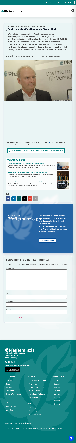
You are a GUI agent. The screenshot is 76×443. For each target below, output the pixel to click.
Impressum (43, 428)
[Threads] (15, 362)
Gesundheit (58, 384)
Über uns (9, 381)
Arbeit (56, 381)
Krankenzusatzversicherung (51, 56)
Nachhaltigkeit (34, 397)
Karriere (9, 384)
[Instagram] (12, 362)
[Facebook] (6, 362)
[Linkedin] (9, 362)
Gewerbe (57, 391)
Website (9, 309)
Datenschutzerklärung (56, 428)
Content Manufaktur (13, 394)
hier (50, 142)
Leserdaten (10, 391)
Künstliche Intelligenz (37, 394)
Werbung (32, 407)
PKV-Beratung (34, 384)
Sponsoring (33, 411)
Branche (57, 404)
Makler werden (34, 391)
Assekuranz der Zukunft (37, 381)
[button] (66, 11)
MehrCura (9, 410)
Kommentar (11, 268)
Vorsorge (57, 397)
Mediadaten (10, 387)
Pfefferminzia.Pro (12, 406)
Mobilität (57, 387)
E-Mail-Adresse (12, 301)
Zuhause (57, 400)
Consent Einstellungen (13, 428)
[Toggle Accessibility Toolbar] (71, 438)
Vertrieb (57, 394)
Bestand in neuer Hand (37, 387)
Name (8, 293)
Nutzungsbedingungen (30, 428)
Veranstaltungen (35, 414)
